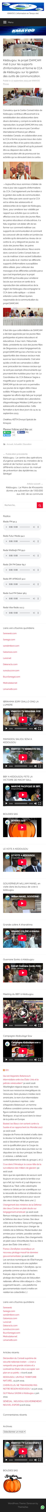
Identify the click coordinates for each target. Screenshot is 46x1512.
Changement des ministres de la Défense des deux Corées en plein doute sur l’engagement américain (22, 1208)
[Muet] (35, 728)
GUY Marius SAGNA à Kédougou (18, 1393)
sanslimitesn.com (11, 646)
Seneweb (7, 1307)
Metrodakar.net (10, 683)
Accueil (10, 444)
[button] (23, 1013)
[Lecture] (6, 728)
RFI (7, 1070)
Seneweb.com (10, 633)
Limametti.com (10, 689)
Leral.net (7, 658)
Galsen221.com (10, 652)
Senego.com (9, 639)
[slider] (21, 1025)
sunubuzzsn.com (11, 670)
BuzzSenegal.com (11, 677)
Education (27, 444)
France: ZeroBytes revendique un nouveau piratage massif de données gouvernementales (20, 1252)
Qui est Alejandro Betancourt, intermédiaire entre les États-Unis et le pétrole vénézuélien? (21, 1079)
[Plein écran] (39, 728)
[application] (23, 719)
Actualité (18, 444)
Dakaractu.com (10, 664)
